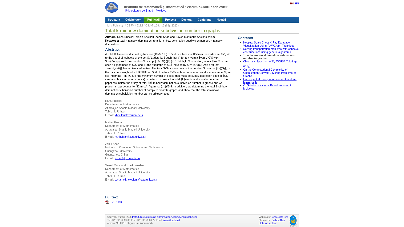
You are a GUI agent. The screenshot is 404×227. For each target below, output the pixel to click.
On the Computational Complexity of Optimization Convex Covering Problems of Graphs (269, 73)
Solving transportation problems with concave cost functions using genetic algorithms (271, 50)
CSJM (130, 25)
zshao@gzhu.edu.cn (127, 158)
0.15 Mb (117, 201)
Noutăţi (221, 19)
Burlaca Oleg (278, 220)
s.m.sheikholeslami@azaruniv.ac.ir (136, 179)
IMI (108, 25)
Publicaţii (153, 19)
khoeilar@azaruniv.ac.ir (129, 115)
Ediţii (140, 25)
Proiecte (170, 19)
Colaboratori (133, 19)
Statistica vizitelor (267, 223)
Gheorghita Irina (280, 217)
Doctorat (186, 19)
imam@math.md (171, 220)
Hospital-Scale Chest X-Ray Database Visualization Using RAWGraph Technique (268, 44)
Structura (114, 19)
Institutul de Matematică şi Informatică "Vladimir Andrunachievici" (176, 7)
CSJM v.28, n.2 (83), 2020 (161, 25)
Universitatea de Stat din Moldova (145, 10)
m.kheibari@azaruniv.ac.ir (130, 136)
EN (297, 3)
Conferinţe (204, 19)
